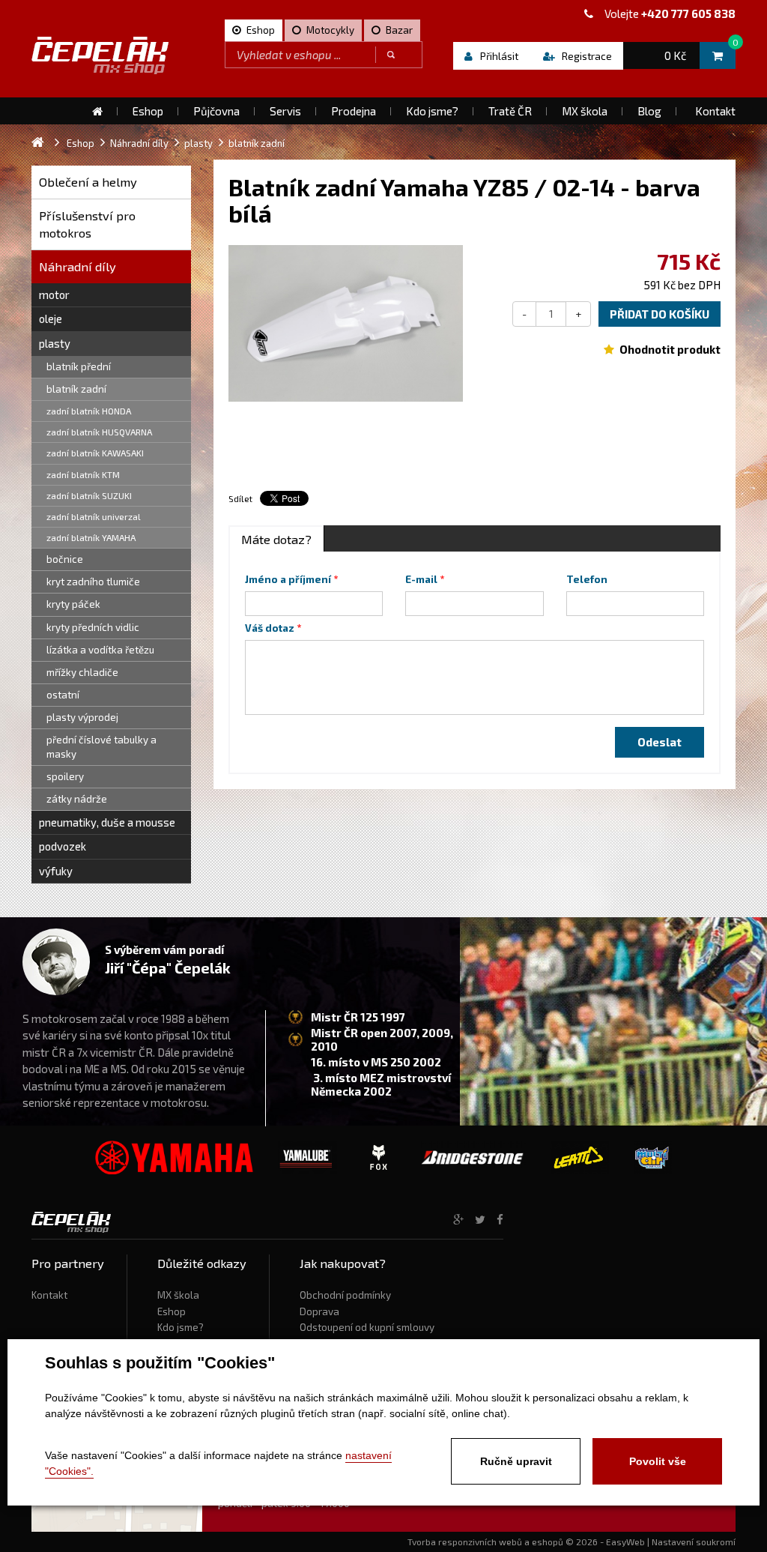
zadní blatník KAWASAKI (95, 452)
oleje (50, 318)
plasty (54, 343)
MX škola (178, 1295)
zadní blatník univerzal (93, 516)
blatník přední (78, 366)
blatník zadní (76, 389)
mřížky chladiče (82, 672)
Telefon (586, 579)
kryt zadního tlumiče (93, 582)
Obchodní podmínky (345, 1295)
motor (54, 294)
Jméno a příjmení (288, 579)
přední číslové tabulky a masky (101, 747)
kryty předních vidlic (92, 627)
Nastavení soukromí (694, 1541)
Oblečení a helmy (88, 182)
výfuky (56, 871)
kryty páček (73, 604)
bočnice (64, 559)
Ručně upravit (516, 1461)
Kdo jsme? (180, 1327)
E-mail (421, 579)
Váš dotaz (269, 628)
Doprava (319, 1311)
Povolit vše (657, 1461)
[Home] (97, 110)
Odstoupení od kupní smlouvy (367, 1327)
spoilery (65, 776)
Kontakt (49, 1295)
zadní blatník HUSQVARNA (99, 431)
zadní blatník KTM (83, 474)
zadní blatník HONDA (88, 410)
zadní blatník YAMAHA (91, 537)
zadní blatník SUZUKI (89, 495)
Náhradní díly (77, 266)
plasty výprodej (82, 717)
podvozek (62, 846)
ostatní (62, 695)
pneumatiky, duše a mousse (107, 822)
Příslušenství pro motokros (87, 224)
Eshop (171, 1311)
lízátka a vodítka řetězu (100, 650)
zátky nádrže (76, 799)
